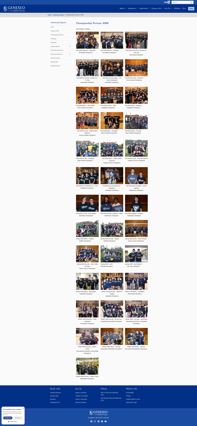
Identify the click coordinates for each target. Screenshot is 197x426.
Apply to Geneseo (80, 392)
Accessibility (130, 392)
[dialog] (13, 415)
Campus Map (54, 396)
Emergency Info (55, 402)
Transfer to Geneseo (81, 396)
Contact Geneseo (55, 392)
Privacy (128, 396)
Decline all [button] (18, 417)
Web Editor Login (131, 402)
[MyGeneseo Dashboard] (167, 2)
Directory (53, 399)
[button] (125, 9)
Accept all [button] (8, 417)
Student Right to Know (133, 399)
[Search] (191, 2)
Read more (5, 414)
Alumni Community (81, 399)
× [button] (22, 408)
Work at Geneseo (80, 402)
